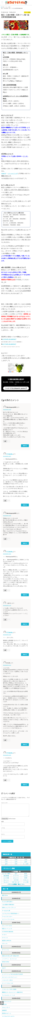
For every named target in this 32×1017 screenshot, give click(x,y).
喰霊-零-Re (5, 895)
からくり (16, 878)
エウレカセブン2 (14, 173)
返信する (25, 445)
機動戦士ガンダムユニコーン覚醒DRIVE (12, 992)
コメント (4, 802)
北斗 (16, 873)
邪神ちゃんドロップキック (9, 907)
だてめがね (9, 454)
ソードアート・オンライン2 (9, 959)
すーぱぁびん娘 (6, 910)
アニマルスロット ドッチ (8, 995)
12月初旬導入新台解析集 (10, 339)
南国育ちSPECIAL (6, 940)
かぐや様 (6, 878)
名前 (2, 821)
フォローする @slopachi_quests (15, 388)
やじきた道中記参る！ (7, 901)
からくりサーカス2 (7, 925)
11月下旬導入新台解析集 (9, 344)
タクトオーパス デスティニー (9, 977)
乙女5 (25, 875)
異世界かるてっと (6, 1013)
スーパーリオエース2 (7, 983)
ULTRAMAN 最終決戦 (7, 931)
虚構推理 (4, 1010)
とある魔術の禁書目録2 (8, 904)
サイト (3, 834)
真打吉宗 (4, 1004)
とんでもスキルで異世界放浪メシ (10, 913)
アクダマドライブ (6, 1001)
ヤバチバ (4, 934)
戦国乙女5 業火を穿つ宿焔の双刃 (10, 956)
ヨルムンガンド (6, 1007)
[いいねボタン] (5, 441)
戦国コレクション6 (7, 928)
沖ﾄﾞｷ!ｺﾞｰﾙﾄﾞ (16, 882)
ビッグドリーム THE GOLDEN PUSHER (12, 974)
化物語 (3, 173)
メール (3, 828)
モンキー (6, 882)
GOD (25, 878)
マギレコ (25, 880)
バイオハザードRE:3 (7, 980)
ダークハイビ (5, 949)
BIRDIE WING (5, 961)
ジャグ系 (25, 882)
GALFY (4, 968)
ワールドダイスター (7, 916)
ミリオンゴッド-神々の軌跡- (9, 989)
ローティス (5, 937)
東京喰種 (6, 875)
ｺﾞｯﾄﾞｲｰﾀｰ (16, 875)
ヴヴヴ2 (16, 880)
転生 (25, 873)
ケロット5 (4, 943)
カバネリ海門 (6, 873)
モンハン (6, 880)
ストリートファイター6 (8, 919)
